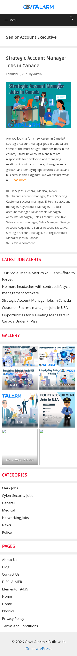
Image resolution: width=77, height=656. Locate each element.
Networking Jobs (15, 517)
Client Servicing (57, 196)
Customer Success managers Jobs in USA (35, 307)
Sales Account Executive (50, 217)
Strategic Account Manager (24, 233)
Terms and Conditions (20, 626)
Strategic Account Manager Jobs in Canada (36, 300)
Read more (19, 180)
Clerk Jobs (17, 191)
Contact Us (11, 574)
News (53, 191)
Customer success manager (24, 201)
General (30, 191)
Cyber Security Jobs (17, 495)
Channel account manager (27, 196)
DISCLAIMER (12, 581)
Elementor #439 (15, 589)
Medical (42, 191)
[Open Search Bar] (71, 18)
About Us (9, 559)
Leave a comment (22, 243)
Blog (5, 567)
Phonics (8, 611)
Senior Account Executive (50, 227)
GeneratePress (38, 648)
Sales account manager (21, 222)
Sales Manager (49, 222)
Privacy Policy (13, 618)
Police (7, 532)
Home (7, 596)
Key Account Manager (34, 207)
